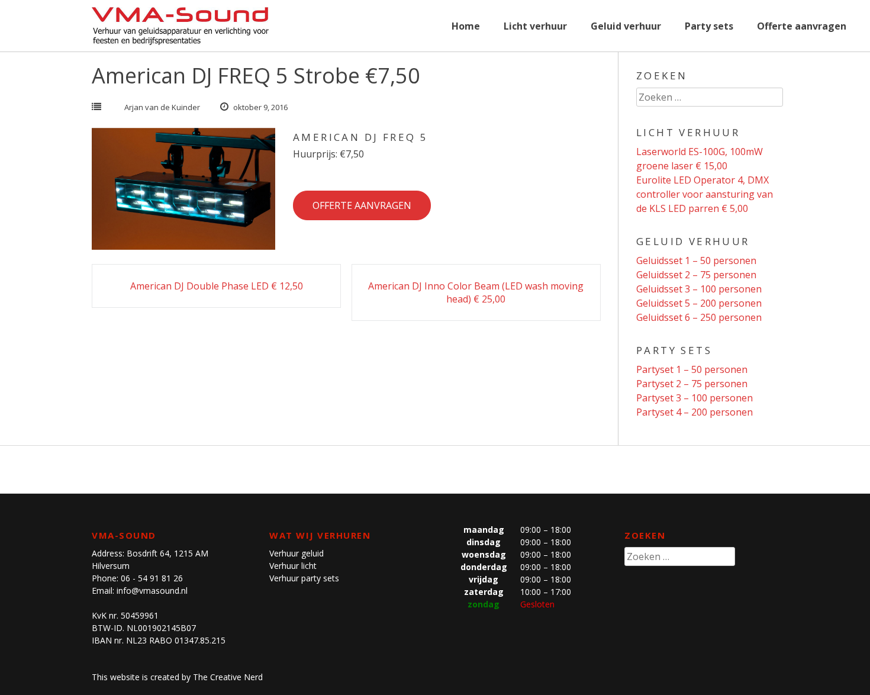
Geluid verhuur (626, 26)
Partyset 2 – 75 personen (691, 383)
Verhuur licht (293, 565)
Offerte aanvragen (801, 26)
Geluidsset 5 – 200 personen (699, 303)
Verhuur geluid (296, 553)
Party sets (709, 26)
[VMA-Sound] (180, 26)
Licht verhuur (535, 26)
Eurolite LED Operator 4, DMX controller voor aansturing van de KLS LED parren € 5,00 (704, 194)
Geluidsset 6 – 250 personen (699, 317)
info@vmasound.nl (152, 590)
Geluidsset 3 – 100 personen (699, 288)
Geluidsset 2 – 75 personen (696, 274)
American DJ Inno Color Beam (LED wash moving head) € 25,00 (476, 280)
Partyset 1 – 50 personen (691, 369)
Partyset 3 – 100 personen (694, 397)
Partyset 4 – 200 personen (694, 412)
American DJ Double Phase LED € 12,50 (216, 273)
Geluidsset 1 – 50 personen (696, 260)
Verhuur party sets (304, 578)
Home (466, 26)
